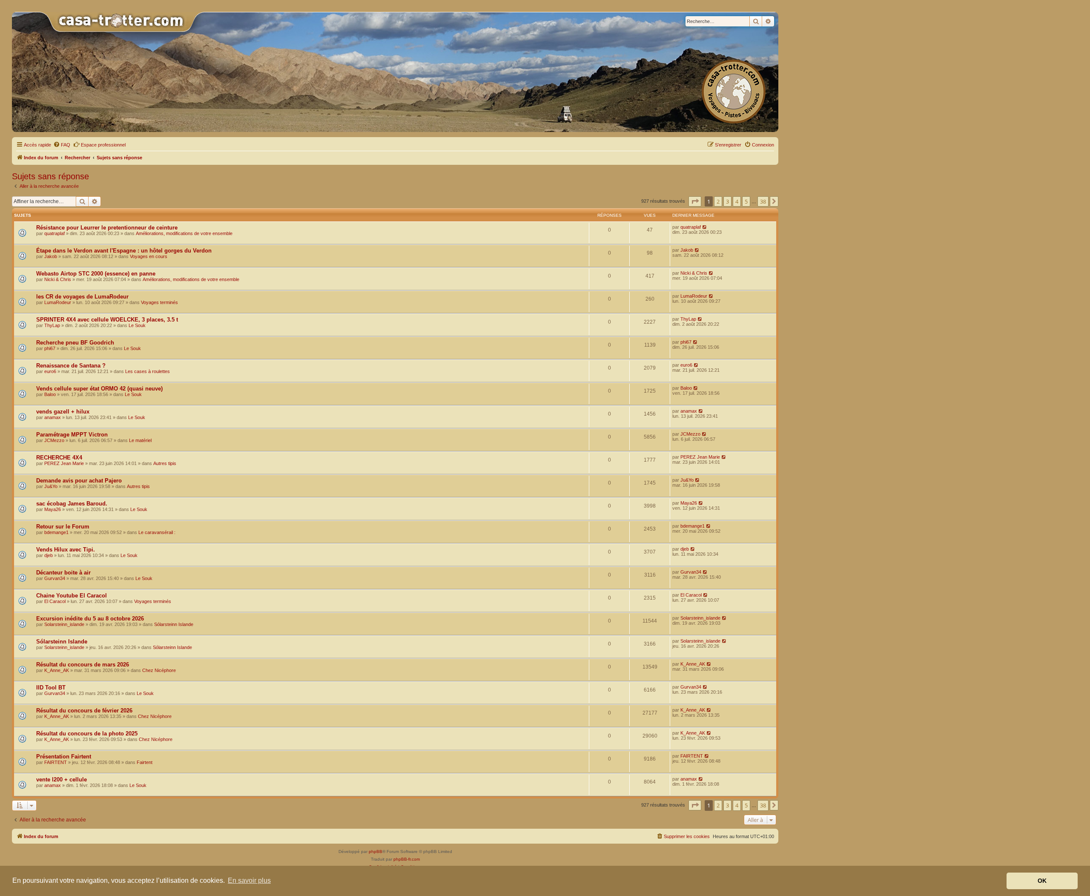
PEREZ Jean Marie (64, 463)
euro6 (50, 371)
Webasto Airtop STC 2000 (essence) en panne (95, 273)
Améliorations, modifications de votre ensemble (184, 233)
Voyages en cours (148, 256)
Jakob (50, 256)
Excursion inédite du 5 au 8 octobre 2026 (90, 618)
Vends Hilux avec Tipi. (65, 549)
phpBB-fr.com (406, 859)
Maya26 (52, 509)
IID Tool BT (51, 687)
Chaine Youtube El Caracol (71, 595)
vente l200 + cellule (61, 779)
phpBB (375, 851)
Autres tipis (164, 463)
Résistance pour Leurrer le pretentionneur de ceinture (107, 227)
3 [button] (727, 201)
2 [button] (718, 201)
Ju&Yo (50, 486)
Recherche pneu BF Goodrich (75, 342)
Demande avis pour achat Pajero (79, 480)
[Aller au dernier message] (705, 227)
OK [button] (1042, 880)
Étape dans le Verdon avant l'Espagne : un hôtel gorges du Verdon (124, 250)
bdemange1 (56, 532)
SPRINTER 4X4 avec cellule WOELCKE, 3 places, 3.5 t (107, 319)
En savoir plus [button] (249, 880)
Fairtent (144, 762)
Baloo (50, 394)
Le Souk (137, 325)
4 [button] (736, 201)
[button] (694, 201)
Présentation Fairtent (63, 756)
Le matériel (140, 440)
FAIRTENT (55, 762)
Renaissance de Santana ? (71, 365)
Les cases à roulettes (147, 371)
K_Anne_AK (56, 670)
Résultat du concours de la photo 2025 (87, 733)
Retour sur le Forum (62, 526)
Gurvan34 (54, 578)
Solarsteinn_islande (64, 624)
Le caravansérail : (156, 532)
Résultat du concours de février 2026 (84, 710)
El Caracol (55, 601)
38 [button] (763, 201)
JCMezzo (54, 440)
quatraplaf (54, 233)
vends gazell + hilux (62, 411)
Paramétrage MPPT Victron (72, 434)
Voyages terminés (159, 302)
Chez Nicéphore (159, 670)
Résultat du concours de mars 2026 (82, 664)
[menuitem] (61, 145)
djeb (48, 555)
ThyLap (52, 325)
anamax (52, 417)
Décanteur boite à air (63, 572)
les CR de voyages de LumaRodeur (82, 296)
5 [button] (746, 201)
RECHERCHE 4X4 (59, 457)
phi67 (49, 348)
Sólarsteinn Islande (173, 624)
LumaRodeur (57, 302)
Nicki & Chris (57, 279)
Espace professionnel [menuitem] (103, 144)
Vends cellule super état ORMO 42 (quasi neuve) (99, 388)
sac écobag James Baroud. (71, 503)
